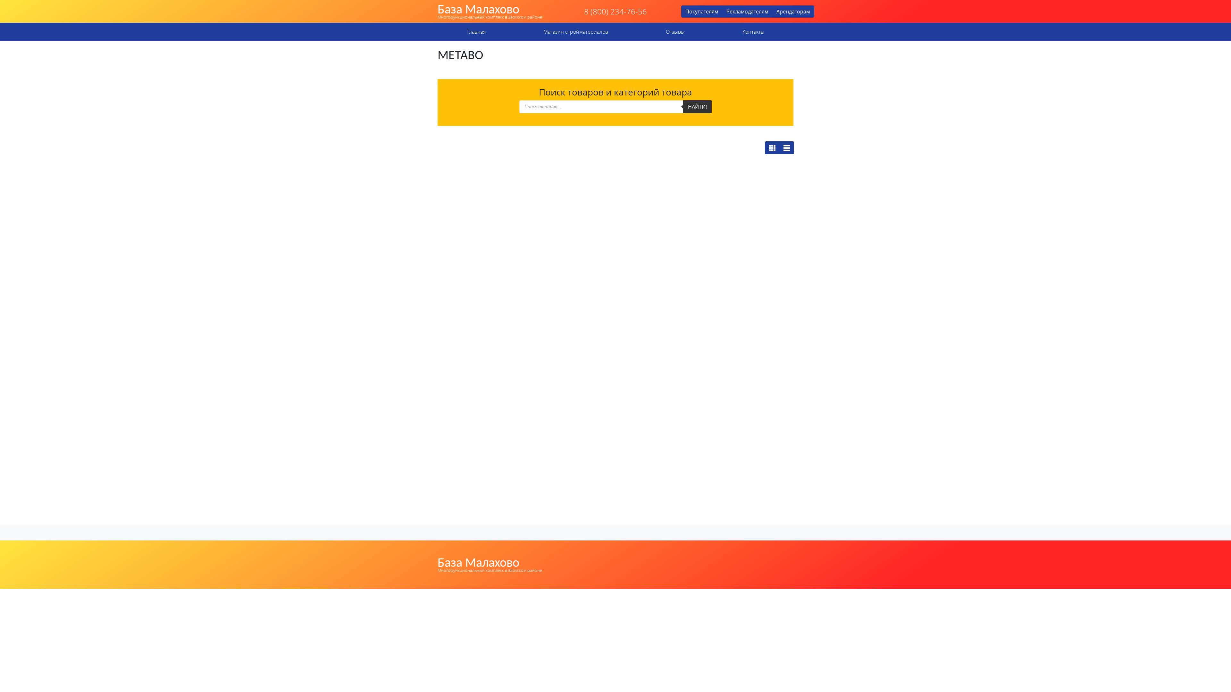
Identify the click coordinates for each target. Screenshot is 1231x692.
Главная (476, 31)
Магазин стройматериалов (575, 31)
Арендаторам (793, 11)
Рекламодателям (747, 11)
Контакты (753, 31)
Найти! (697, 106)
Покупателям (701, 11)
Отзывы (675, 31)
